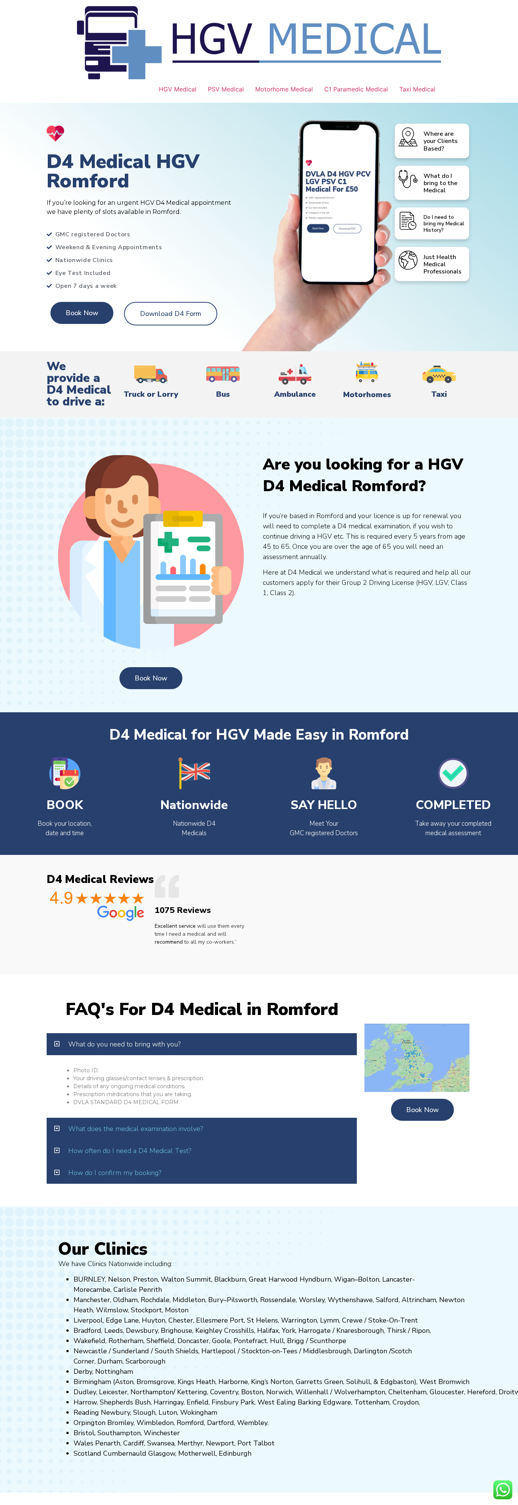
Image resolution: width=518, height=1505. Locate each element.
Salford (387, 1299)
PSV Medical (226, 89)
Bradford (87, 1330)
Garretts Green (319, 1381)
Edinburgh (235, 1453)
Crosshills (239, 1330)
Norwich (279, 1392)
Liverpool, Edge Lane (106, 1320)
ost (176, 1310)
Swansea (160, 1443)
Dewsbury (142, 1330)
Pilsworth (242, 1299)
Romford (190, 1422)
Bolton (368, 1279)
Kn (340, 1330)
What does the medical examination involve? (135, 1128)
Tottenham (371, 1402)
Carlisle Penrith (137, 1289)
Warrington (299, 1320)
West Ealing (276, 1402)
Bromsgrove (155, 1381)
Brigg (295, 1340)
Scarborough (145, 1361)
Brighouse (176, 1330)
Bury (215, 1299)
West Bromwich (444, 1381)
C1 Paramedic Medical (356, 89)
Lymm (329, 1320)
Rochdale (155, 1299)
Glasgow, (162, 1453)
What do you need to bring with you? (124, 1044)
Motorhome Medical (284, 89)
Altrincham (419, 1299)
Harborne (233, 1381)
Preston (145, 1279)
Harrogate (314, 1330)
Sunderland (131, 1351)
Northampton (151, 1392)
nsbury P (231, 1402)
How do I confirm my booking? (114, 1172)
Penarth (107, 1443)
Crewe (352, 1320)
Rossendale (278, 1299)
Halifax (268, 1330)
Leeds (113, 1330)
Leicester (113, 1392)
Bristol (84, 1432)
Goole (221, 1340)
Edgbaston (396, 1381)
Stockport (146, 1310)
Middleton (189, 1299)
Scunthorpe (328, 1340)
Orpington (89, 1422)
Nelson (119, 1279)
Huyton (153, 1320)
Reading (86, 1412)
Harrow (85, 1402)
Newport (220, 1443)
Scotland (87, 1453)
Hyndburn (315, 1279)
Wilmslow (112, 1310)
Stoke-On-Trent (393, 1320)
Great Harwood (273, 1279)
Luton (168, 1412)
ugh (378, 1330)
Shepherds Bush (125, 1402)
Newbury (115, 1412)
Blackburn (230, 1279)
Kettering (191, 1392)
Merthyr (190, 1443)
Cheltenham (407, 1392)
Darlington (370, 1351)
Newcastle (90, 1351)
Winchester (162, 1432)
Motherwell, (197, 1453)
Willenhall (311, 1392)
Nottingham (114, 1371)
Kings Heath (196, 1381)
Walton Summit (186, 1279)
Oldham (125, 1299)
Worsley (312, 1299)
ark (249, 1402)
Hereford (481, 1392)
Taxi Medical (417, 89)
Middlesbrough (327, 1351)
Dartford (220, 1422)
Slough (143, 1412)
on (184, 1310)
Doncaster (193, 1340)
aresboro (358, 1330)
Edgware (337, 1402)
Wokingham (198, 1412)
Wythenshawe (350, 1299)
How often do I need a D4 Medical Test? (129, 1150)
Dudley (85, 1392)
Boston (252, 1392)
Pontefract (250, 1340)
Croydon (405, 1402)
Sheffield (160, 1340)
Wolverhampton (359, 1392)
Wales (83, 1443)
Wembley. (252, 1422)
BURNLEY (89, 1279)
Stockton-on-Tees (270, 1351)
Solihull (358, 1381)
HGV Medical (177, 89)
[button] (202, 1044)
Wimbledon (155, 1422)
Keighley (208, 1330)
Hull (277, 1340)
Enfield (198, 1402)
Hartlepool (218, 1351)
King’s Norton (272, 1381)
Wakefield (89, 1340)
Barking (309, 1402)
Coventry (224, 1392)
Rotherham (125, 1340)
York (288, 1330)
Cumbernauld (124, 1453)
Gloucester (447, 1392)
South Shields (176, 1351)
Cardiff (133, 1443)
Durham (109, 1361)
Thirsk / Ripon (408, 1330)
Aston (124, 1381)
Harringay (169, 1402)
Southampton (119, 1432)
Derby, (83, 1371)
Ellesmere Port (220, 1320)
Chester (180, 1320)
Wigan (344, 1279)
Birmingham (92, 1381)
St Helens (262, 1320)
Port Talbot (256, 1443)
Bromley (120, 1422)
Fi (214, 1402)
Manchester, (92, 1299)
